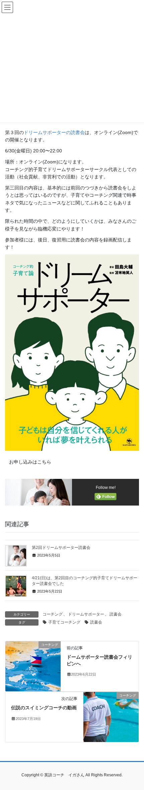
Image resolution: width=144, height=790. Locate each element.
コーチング (53, 614)
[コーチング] (33, 666)
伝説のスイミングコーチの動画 (44, 707)
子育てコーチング (64, 622)
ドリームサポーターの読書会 (54, 132)
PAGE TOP (134, 760)
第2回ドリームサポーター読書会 (61, 547)
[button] (30, 462)
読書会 (116, 614)
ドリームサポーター (86, 614)
